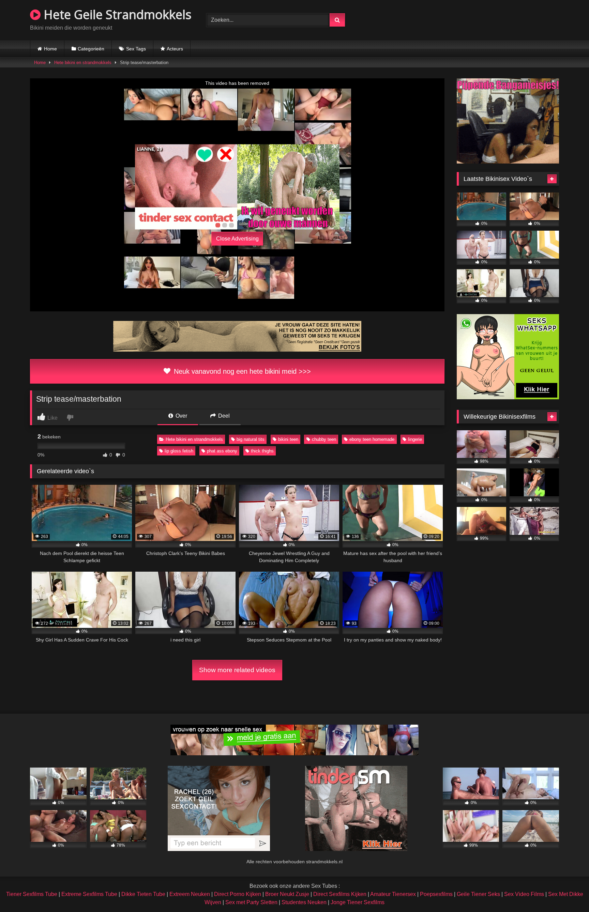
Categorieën (91, 48)
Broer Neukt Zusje (287, 894)
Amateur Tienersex (393, 894)
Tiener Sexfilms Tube (31, 894)
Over (180, 416)
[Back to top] (567, 891)
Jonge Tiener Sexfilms (357, 902)
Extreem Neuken (189, 894)
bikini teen (288, 439)
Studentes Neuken (304, 902)
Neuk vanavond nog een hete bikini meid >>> (241, 371)
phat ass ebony (222, 450)
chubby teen (324, 439)
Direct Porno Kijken (237, 894)
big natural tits (251, 439)
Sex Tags (136, 48)
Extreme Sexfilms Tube (89, 894)
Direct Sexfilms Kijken (339, 894)
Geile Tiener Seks (478, 894)
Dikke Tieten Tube (143, 894)
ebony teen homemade (371, 439)
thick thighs (262, 450)
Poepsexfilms (436, 894)
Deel (223, 416)
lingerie (415, 439)
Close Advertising (237, 239)
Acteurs (175, 48)
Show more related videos (237, 670)
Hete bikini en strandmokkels (82, 62)
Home (50, 48)
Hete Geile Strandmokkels (116, 14)
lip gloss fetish (179, 450)
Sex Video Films (524, 894)
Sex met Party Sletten (251, 902)
